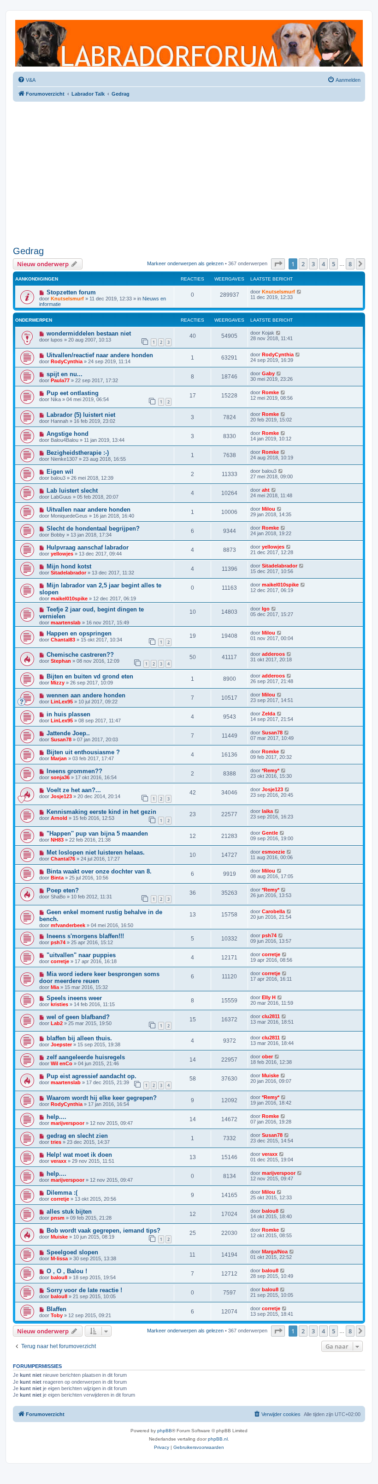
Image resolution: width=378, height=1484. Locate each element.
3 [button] (313, 264)
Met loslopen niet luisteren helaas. (96, 852)
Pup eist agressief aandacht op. (91, 1076)
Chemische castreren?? (80, 654)
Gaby (268, 373)
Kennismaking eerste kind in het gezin (101, 811)
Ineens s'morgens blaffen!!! (85, 936)
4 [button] (323, 264)
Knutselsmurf (67, 298)
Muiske (270, 1075)
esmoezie (273, 852)
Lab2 (57, 1023)
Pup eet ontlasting (73, 393)
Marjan (59, 758)
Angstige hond (68, 433)
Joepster (61, 1044)
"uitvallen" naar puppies (81, 955)
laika (267, 811)
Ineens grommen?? (74, 771)
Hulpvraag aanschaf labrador (88, 547)
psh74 (58, 942)
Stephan (61, 661)
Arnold (59, 818)
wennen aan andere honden (86, 695)
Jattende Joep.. (68, 733)
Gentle (270, 833)
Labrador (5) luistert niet (81, 414)
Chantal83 (63, 639)
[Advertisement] (189, 173)
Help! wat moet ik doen (79, 1154)
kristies (59, 1004)
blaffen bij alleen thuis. (79, 1038)
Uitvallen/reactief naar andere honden (100, 355)
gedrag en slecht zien (77, 1135)
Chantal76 (63, 858)
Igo (266, 608)
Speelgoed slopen (72, 1252)
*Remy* (270, 770)
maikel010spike (69, 598)
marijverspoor (67, 1123)
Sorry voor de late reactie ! (84, 1290)
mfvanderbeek (68, 925)
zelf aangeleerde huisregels (86, 1057)
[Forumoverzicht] (189, 43)
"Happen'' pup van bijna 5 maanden (97, 833)
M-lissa (59, 1258)
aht (266, 490)
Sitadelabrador (68, 572)
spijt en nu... (65, 374)
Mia (55, 987)
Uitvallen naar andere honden (88, 509)
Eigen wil (60, 471)
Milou (268, 509)
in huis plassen (68, 714)
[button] (278, 263)
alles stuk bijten (69, 1211)
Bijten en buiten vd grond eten (90, 676)
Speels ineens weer (74, 998)
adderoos (273, 654)
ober (267, 1056)
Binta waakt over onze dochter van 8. (99, 871)
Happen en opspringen (79, 633)
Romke (270, 392)
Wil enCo (61, 1063)
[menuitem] (26, 79)
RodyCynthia (67, 361)
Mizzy (58, 682)
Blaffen (56, 1309)
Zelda (268, 713)
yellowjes (62, 553)
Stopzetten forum (71, 292)
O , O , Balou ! (67, 1271)
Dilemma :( (62, 1192)
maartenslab (66, 622)
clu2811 (271, 1016)
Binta (57, 877)
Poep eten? (63, 890)
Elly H (269, 997)
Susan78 (61, 739)
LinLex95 (62, 701)
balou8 (270, 1211)
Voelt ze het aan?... (74, 790)
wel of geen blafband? (78, 1017)
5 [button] (333, 264)
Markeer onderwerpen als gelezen (185, 263)
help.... (56, 1116)
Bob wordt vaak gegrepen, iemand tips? (103, 1230)
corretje (60, 961)
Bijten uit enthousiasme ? (83, 752)
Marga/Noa (275, 1251)
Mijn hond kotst (69, 566)
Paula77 (60, 380)
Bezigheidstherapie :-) (78, 452)
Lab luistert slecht (72, 490)
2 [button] (303, 264)
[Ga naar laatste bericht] (299, 291)
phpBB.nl (218, 1438)
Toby (57, 1315)
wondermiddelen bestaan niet (89, 333)
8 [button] (350, 264)
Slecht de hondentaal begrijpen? (93, 528)
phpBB (164, 1430)
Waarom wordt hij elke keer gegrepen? (102, 1097)
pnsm (58, 1218)
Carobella (273, 911)
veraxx (58, 1161)
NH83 (57, 840)
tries (56, 1142)
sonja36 (60, 777)
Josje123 (61, 796)
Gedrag (28, 251)
